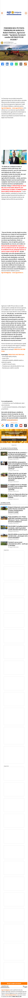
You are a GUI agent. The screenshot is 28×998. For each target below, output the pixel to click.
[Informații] (26, 13)
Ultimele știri (5, 503)
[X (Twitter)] (11, 64)
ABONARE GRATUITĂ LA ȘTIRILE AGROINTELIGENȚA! (14, 433)
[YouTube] (21, 425)
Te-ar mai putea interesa (9, 448)
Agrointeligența (5, 990)
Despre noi (5, 986)
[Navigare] (2, 13)
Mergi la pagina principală (14, 983)
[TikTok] (25, 425)
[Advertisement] (14, 5)
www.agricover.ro (12, 420)
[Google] (2, 425)
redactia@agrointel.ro (11, 995)
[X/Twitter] (16, 425)
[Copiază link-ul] (25, 64)
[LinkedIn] (7, 64)
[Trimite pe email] (21, 64)
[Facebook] (2, 64)
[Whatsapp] (16, 64)
